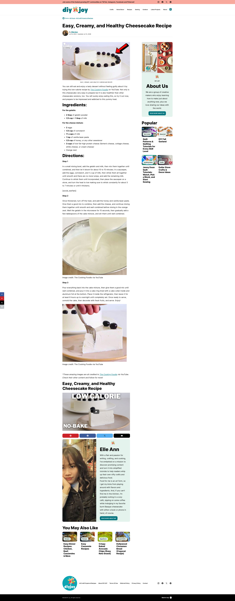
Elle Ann (74, 32)
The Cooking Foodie (99, 90)
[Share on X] (2, 302)
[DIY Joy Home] (75, 9)
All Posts (72, 18)
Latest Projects (155, 9)
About (165, 9)
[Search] (171, 9)
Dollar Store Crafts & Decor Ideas (164, 169)
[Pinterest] (171, 2)
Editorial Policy (125, 583)
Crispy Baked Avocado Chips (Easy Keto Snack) (105, 549)
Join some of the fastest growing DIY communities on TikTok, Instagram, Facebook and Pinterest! (98, 2)
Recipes (129, 9)
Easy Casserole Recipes (86, 546)
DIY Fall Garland (163, 140)
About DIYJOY (102, 583)
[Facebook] (162, 2)
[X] (166, 2)
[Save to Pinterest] (2, 298)
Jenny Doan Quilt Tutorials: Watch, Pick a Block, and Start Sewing (149, 174)
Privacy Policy (136, 583)
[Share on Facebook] (2, 294)
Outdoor (145, 9)
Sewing (137, 9)
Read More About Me (108, 518)
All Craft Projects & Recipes (84, 18)
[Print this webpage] (2, 307)
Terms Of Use (114, 583)
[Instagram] (158, 2)
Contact (145, 583)
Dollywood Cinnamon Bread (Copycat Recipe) (121, 549)
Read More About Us (157, 113)
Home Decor (120, 9)
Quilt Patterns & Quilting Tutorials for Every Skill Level (149, 145)
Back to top (165, 597)
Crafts (112, 9)
